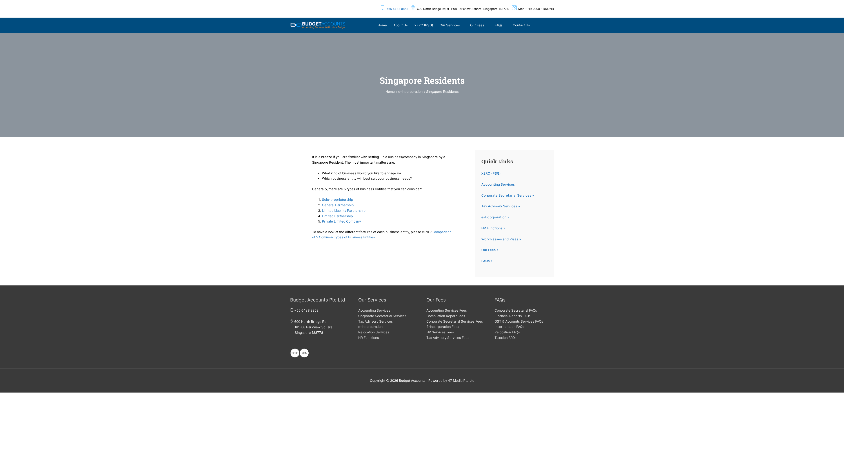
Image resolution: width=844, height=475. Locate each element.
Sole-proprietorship (337, 199)
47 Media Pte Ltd (461, 380)
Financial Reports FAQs (513, 316)
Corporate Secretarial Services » (507, 195)
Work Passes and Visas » (501, 239)
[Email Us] (291, 344)
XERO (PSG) (491, 173)
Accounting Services (498, 184)
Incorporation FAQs (509, 327)
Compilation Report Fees (445, 316)
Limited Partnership (337, 216)
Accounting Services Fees (446, 310)
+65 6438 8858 (397, 9)
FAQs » (487, 261)
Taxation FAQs (506, 338)
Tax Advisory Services (375, 321)
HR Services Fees (440, 332)
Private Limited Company (341, 221)
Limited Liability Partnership (344, 210)
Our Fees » (489, 250)
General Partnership (338, 205)
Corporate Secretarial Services (382, 316)
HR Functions (368, 338)
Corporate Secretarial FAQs (516, 310)
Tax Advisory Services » (500, 206)
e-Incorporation (370, 327)
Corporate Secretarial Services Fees (454, 321)
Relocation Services (373, 332)
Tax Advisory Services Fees (447, 338)
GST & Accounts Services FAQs (519, 321)
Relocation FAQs (507, 332)
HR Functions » (493, 228)
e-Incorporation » (495, 217)
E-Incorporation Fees (442, 327)
